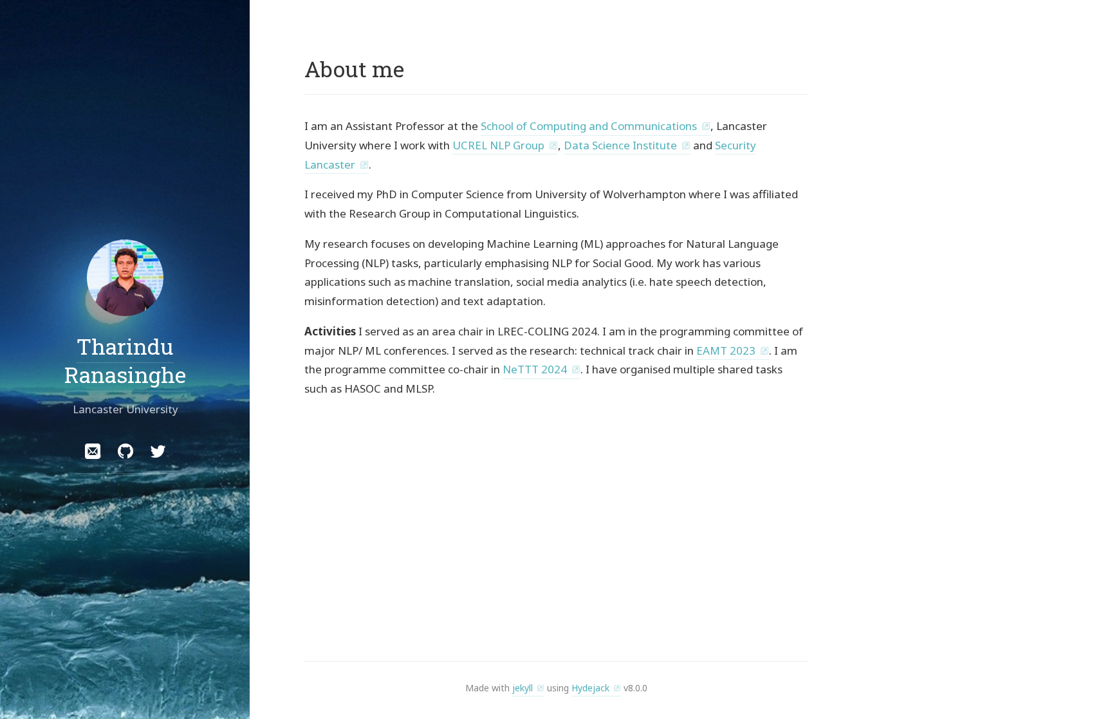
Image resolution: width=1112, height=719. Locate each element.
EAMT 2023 (725, 350)
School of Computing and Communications (589, 125)
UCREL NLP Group (498, 145)
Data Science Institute (620, 145)
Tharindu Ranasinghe (125, 360)
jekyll (522, 688)
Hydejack (590, 688)
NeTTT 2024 (535, 369)
